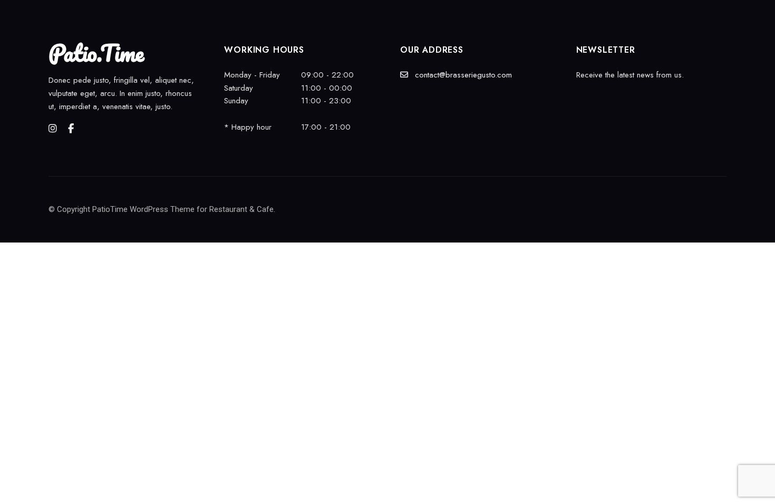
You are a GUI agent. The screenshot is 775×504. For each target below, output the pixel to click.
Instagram (53, 128)
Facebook (71, 128)
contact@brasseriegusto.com (462, 75)
